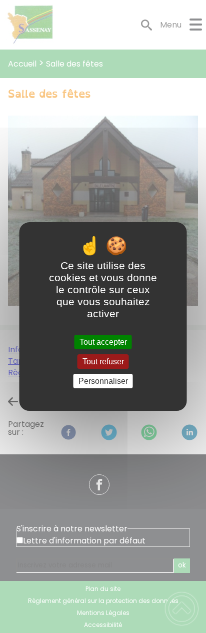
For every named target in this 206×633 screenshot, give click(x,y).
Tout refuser (103, 361)
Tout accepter (103, 342)
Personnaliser (103, 381)
